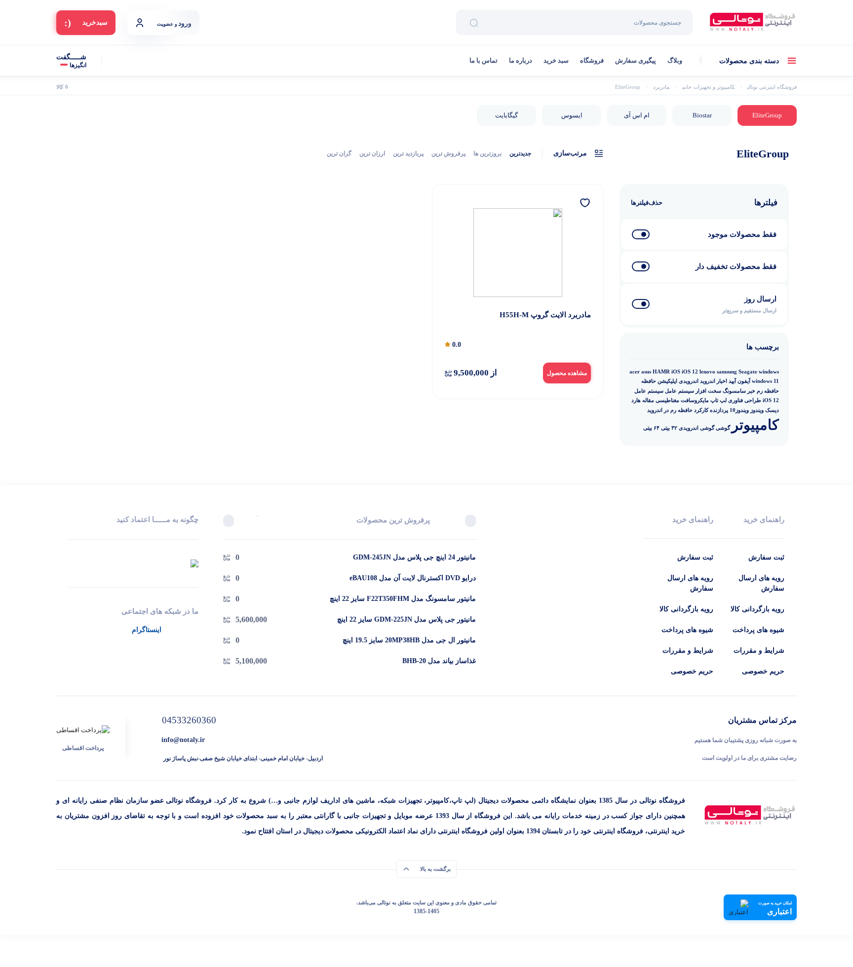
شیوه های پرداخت (758, 629)
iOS (675, 371)
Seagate (747, 371)
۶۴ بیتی (651, 428)
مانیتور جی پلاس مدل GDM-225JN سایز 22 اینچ (406, 619)
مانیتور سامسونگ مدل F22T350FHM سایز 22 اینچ (403, 598)
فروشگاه (592, 60)
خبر (751, 391)
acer (634, 371)
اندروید (707, 381)
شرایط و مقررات (759, 650)
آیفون (743, 381)
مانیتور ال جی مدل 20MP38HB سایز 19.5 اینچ (409, 640)
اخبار (722, 381)
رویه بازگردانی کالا (757, 609)
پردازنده (719, 410)
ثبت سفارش (766, 557)
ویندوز (757, 410)
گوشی (723, 428)
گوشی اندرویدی (696, 428)
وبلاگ (674, 60)
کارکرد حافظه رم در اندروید (677, 410)
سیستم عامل (679, 391)
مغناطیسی (667, 400)
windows (769, 371)
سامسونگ (734, 391)
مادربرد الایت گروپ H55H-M (545, 315)
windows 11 (765, 381)
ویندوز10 (739, 410)
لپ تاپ (718, 400)
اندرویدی (688, 381)
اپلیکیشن (667, 381)
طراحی (752, 400)
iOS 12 (690, 371)
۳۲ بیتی (669, 428)
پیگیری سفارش (635, 60)
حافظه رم (768, 391)
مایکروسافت (695, 400)
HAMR (661, 371)
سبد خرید (556, 60)
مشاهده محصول (567, 373)
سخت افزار (708, 391)
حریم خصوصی (763, 671)
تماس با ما (483, 60)
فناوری (735, 400)
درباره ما (520, 60)
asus (646, 371)
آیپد (732, 381)
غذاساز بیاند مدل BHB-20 (439, 661)
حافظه (648, 381)
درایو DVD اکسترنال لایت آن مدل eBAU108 (412, 578)
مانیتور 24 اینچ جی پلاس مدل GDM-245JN (414, 557)
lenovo (707, 371)
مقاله (648, 400)
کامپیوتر (755, 425)
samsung (727, 371)
